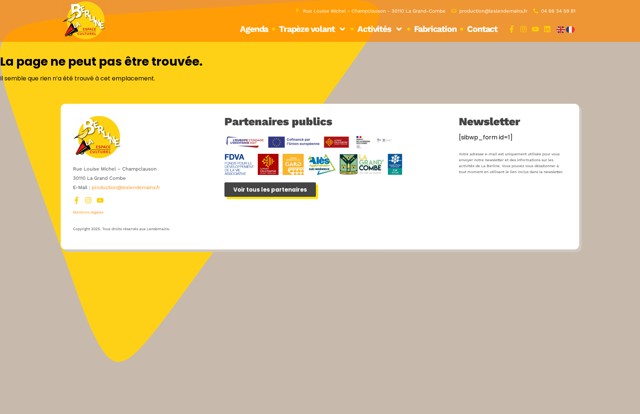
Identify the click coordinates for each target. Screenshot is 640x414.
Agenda (254, 29)
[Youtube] (535, 29)
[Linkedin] (547, 29)
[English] (561, 29)
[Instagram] (523, 29)
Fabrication (435, 29)
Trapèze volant (306, 29)
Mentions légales (88, 212)
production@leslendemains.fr (126, 187)
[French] (571, 29)
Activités (374, 29)
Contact (482, 29)
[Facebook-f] (511, 29)
